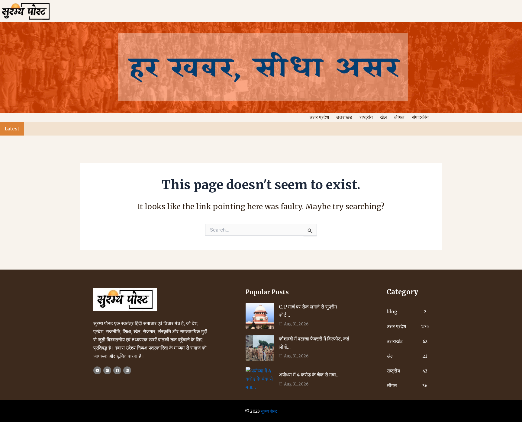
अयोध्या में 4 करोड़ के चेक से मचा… (309, 375)
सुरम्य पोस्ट (269, 411)
